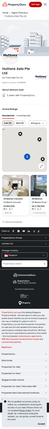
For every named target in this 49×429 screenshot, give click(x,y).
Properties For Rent (11, 373)
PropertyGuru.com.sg (11, 312)
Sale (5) (8, 123)
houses (36, 339)
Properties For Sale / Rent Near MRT (19, 386)
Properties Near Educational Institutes (20, 392)
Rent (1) (20, 123)
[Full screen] (41, 166)
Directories (7, 360)
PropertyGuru (8, 354)
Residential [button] (8, 115)
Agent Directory (19, 12)
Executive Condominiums (21, 339)
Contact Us (7, 243)
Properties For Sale (11, 367)
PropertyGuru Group (12, 237)
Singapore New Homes (13, 380)
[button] (15, 195)
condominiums (24, 336)
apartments (36, 336)
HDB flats (6, 339)
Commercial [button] (23, 115)
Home (5, 12)
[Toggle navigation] (45, 4)
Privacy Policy (25, 410)
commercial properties (11, 342)
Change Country (10, 250)
